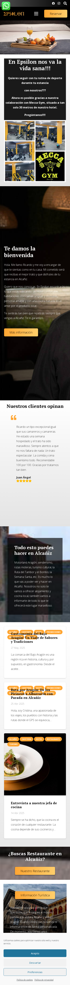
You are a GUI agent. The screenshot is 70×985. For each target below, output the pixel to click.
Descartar (35, 962)
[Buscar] (65, 3)
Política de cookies (25, 979)
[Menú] (36, 13)
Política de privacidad (44, 979)
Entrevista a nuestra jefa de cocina (34, 805)
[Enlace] (14, 13)
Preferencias (35, 972)
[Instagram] (59, 3)
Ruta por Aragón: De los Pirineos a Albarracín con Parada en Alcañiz (32, 694)
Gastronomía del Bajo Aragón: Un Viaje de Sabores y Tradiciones (34, 638)
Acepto (35, 953)
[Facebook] (53, 3)
